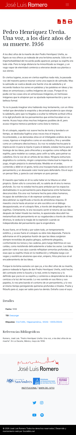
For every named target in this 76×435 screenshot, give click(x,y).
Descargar (14, 315)
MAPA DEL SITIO (46, 388)
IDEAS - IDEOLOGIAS (52, 322)
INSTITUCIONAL (29, 388)
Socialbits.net (29, 431)
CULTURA (20, 322)
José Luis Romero (18, 428)
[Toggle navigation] (67, 4)
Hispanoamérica (34, 322)
